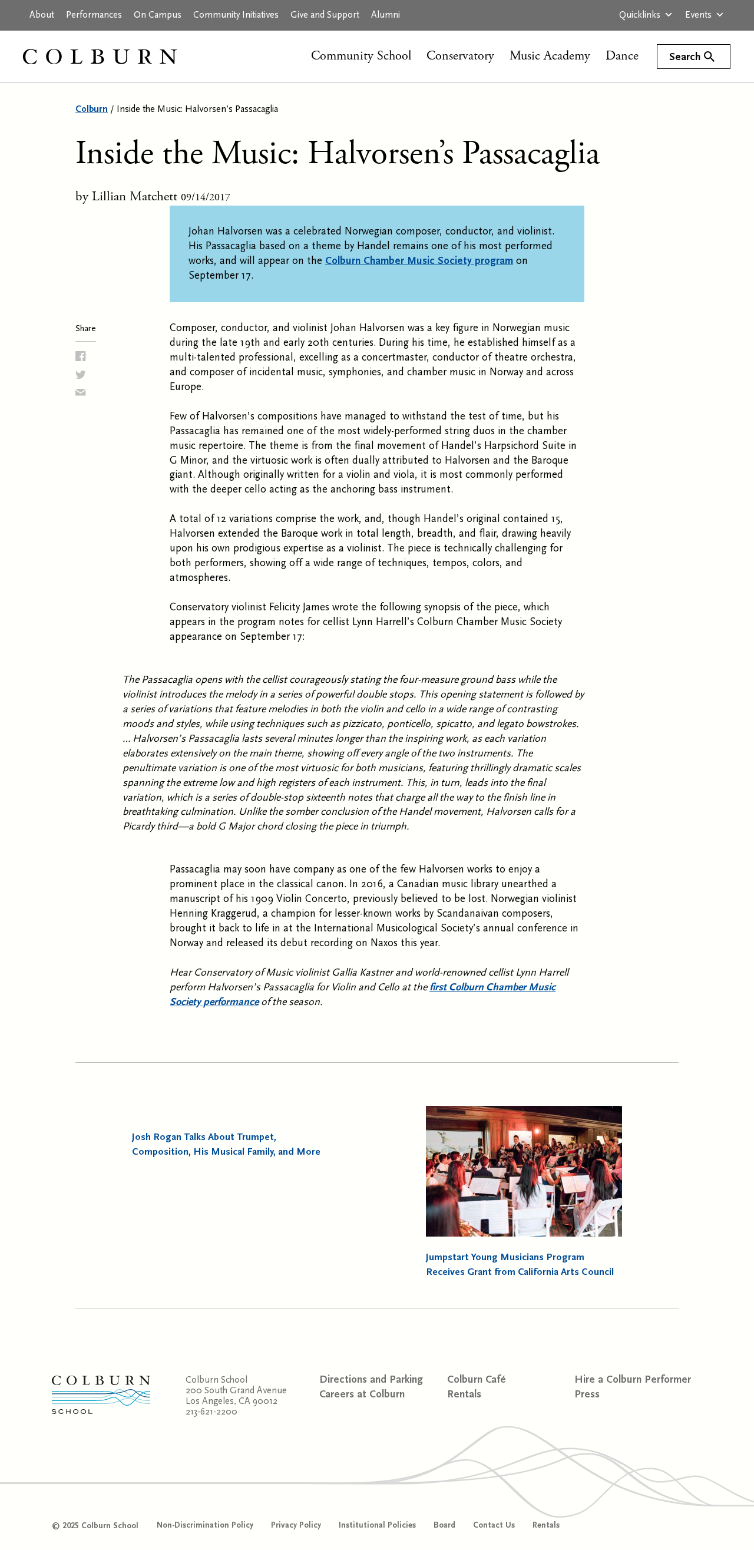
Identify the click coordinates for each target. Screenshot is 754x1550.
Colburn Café (476, 1379)
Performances (94, 14)
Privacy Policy (296, 1525)
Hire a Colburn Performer (632, 1379)
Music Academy (550, 56)
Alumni (385, 14)
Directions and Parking (371, 1379)
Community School (361, 56)
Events (698, 14)
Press (587, 1394)
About (41, 14)
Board (444, 1525)
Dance (622, 56)
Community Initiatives (236, 14)
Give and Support (324, 14)
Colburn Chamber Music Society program (419, 261)
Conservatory (460, 56)
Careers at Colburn (362, 1394)
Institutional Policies (377, 1525)
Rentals (464, 1394)
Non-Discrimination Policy (205, 1525)
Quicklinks (639, 14)
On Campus (157, 14)
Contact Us (494, 1525)
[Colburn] (112, 56)
